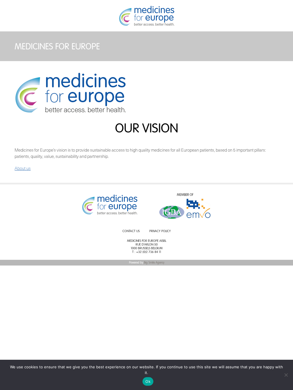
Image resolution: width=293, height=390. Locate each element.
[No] (286, 375)
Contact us (131, 231)
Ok (148, 381)
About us (23, 168)
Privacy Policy (160, 231)
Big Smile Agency (154, 262)
